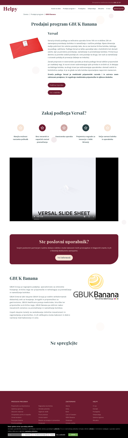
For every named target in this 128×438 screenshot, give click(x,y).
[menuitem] (20, 406)
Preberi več (15, 370)
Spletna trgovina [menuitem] (119, 8)
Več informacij (64, 257)
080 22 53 (117, 2)
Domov (25, 14)
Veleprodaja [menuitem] (92, 8)
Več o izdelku (55, 92)
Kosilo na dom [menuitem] (56, 8)
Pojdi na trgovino (56, 85)
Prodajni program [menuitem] (69, 8)
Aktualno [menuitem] (101, 8)
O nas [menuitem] (108, 8)
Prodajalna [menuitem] (81, 8)
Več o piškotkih (60, 434)
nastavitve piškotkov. (31, 431)
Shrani (73, 434)
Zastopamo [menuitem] (71, 401)
